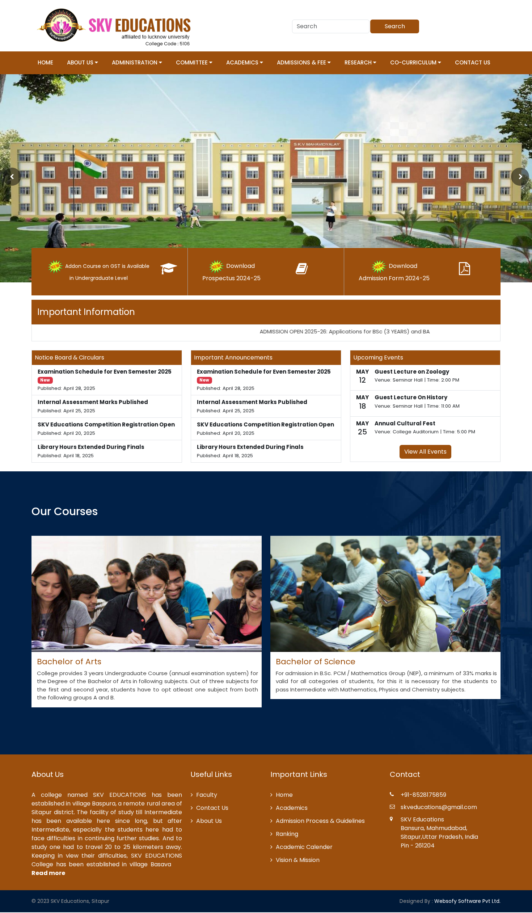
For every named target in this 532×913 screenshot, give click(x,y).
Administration (135, 62)
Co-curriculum (414, 62)
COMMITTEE (192, 62)
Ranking (287, 834)
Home (45, 62)
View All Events (425, 451)
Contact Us (472, 62)
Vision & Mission (298, 860)
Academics (243, 62)
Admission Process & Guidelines (320, 821)
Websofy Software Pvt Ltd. (467, 901)
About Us (81, 62)
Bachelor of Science (315, 661)
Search (395, 26)
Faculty (206, 795)
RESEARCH (359, 62)
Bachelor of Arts (69, 661)
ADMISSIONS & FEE (302, 62)
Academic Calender (304, 847)
